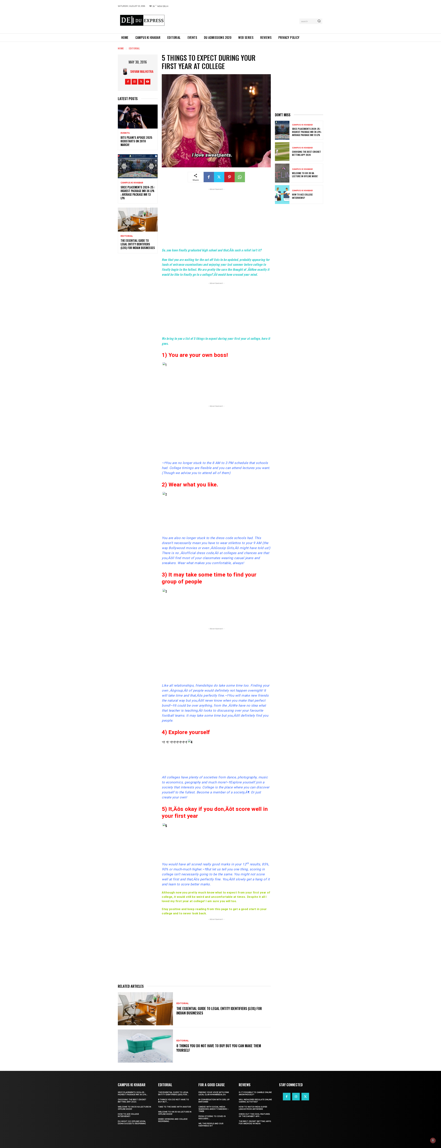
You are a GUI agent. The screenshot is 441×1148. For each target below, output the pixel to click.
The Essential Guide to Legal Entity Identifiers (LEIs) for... (173, 1093)
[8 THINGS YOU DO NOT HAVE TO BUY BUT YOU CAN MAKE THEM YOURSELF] (145, 1046)
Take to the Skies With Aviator (174, 1107)
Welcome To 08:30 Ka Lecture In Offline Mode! (305, 174)
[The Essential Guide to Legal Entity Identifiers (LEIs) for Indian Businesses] (138, 220)
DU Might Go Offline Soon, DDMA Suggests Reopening (132, 1122)
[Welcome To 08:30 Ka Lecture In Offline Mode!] (282, 173)
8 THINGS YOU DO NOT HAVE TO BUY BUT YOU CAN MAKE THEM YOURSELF (218, 1048)
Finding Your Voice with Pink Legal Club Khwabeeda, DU (213, 1093)
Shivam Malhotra (141, 71)
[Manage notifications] (433, 1140)
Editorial (134, 48)
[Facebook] (128, 82)
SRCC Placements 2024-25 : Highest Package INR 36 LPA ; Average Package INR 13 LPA (138, 192)
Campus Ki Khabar (132, 183)
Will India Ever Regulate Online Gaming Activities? (255, 1100)
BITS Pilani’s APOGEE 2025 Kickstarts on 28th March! (136, 141)
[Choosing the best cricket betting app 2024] (282, 151)
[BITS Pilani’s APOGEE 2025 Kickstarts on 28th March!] (138, 117)
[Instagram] (134, 82)
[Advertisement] (233, 20)
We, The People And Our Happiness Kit (210, 1124)
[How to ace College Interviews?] (282, 194)
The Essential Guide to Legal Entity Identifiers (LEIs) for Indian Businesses (138, 244)
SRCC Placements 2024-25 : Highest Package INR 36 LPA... (133, 1093)
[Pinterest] (229, 177)
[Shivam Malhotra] (126, 71)
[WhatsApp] (240, 177)
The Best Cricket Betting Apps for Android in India (255, 1122)
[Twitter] (141, 82)
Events (125, 133)
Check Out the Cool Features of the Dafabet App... (254, 1115)
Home (121, 48)
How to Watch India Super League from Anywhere (253, 1108)
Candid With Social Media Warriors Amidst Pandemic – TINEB (213, 1109)
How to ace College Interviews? (302, 196)
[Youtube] (147, 82)
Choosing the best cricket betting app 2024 (306, 153)
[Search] (319, 21)
